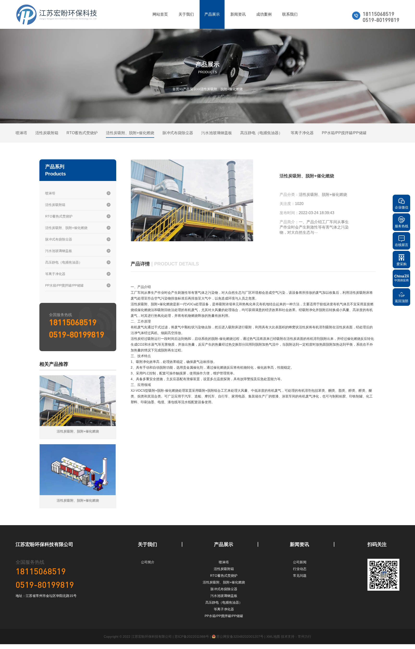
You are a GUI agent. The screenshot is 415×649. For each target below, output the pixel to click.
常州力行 (304, 636)
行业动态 (299, 569)
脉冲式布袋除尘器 (177, 133)
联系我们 (290, 14)
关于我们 (186, 14)
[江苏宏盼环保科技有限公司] (57, 14)
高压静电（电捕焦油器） (261, 133)
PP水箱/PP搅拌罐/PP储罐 (344, 133)
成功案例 (264, 14)
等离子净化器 (302, 133)
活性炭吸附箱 (46, 133)
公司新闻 (299, 562)
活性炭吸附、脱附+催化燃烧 (221, 89)
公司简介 (147, 562)
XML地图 (273, 636)
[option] (192, 200)
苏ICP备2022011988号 (192, 636)
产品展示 (212, 14)
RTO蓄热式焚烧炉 (82, 133)
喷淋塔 (21, 133)
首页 (175, 89)
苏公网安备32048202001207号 (239, 636)
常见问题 (299, 575)
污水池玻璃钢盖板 (216, 133)
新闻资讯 (238, 14)
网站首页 (160, 14)
